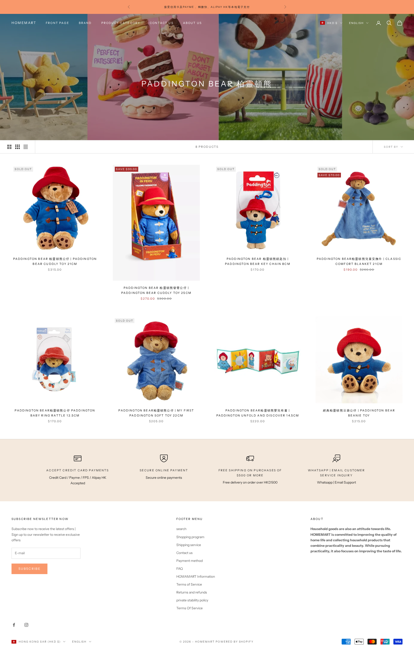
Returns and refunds (191, 592)
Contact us (161, 23)
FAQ (179, 568)
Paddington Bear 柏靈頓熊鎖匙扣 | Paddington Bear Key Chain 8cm (257, 261)
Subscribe (29, 568)
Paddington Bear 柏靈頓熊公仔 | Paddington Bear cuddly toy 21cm (55, 261)
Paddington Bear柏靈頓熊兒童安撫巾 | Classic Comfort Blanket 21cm (359, 261)
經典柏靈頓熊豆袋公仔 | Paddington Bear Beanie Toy (359, 413)
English (356, 23)
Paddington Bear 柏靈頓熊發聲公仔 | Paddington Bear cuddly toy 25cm (156, 290)
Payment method (189, 561)
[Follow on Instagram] (26, 624)
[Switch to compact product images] (25, 146)
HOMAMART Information (195, 576)
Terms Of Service (189, 608)
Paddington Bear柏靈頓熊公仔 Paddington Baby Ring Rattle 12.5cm (55, 413)
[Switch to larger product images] (9, 146)
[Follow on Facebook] (14, 624)
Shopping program (190, 537)
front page (57, 23)
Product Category (120, 23)
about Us (192, 23)
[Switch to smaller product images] (17, 146)
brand (85, 23)
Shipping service (188, 545)
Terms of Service (189, 584)
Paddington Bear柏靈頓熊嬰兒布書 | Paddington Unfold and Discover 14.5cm (257, 413)
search (181, 529)
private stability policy (192, 600)
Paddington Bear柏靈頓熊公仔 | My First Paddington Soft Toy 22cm (156, 413)
